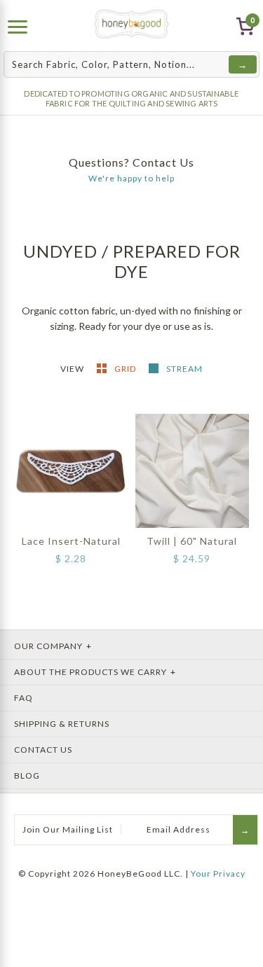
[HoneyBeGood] (131, 24)
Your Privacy (218, 873)
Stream (184, 368)
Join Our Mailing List (67, 829)
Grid (126, 368)
